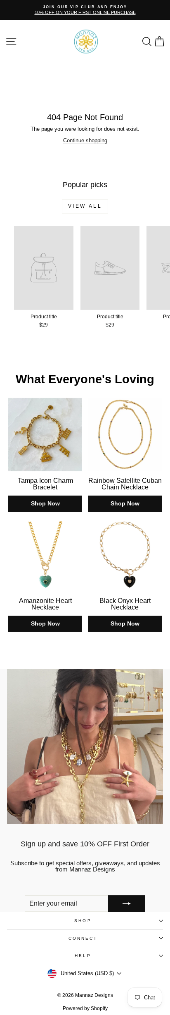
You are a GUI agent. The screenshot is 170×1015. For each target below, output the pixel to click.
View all (85, 206)
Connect (83, 938)
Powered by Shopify (85, 1008)
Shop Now (45, 503)
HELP (83, 955)
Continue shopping (85, 140)
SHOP (82, 920)
